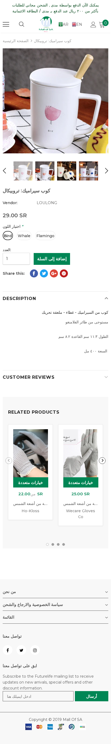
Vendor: (10, 202)
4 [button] (63, 544)
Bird (8, 235)
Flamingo (45, 235)
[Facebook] (7, 650)
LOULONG (47, 202)
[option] (55, 100)
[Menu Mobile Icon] (6, 24)
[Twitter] (21, 650)
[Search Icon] (21, 24)
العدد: (7, 249)
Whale (24, 235)
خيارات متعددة (30, 482)
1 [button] (47, 544)
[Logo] (46, 24)
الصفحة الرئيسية (16, 40)
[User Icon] (93, 24)
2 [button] (52, 544)
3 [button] (58, 544)
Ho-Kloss (30, 510)
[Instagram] (35, 650)
